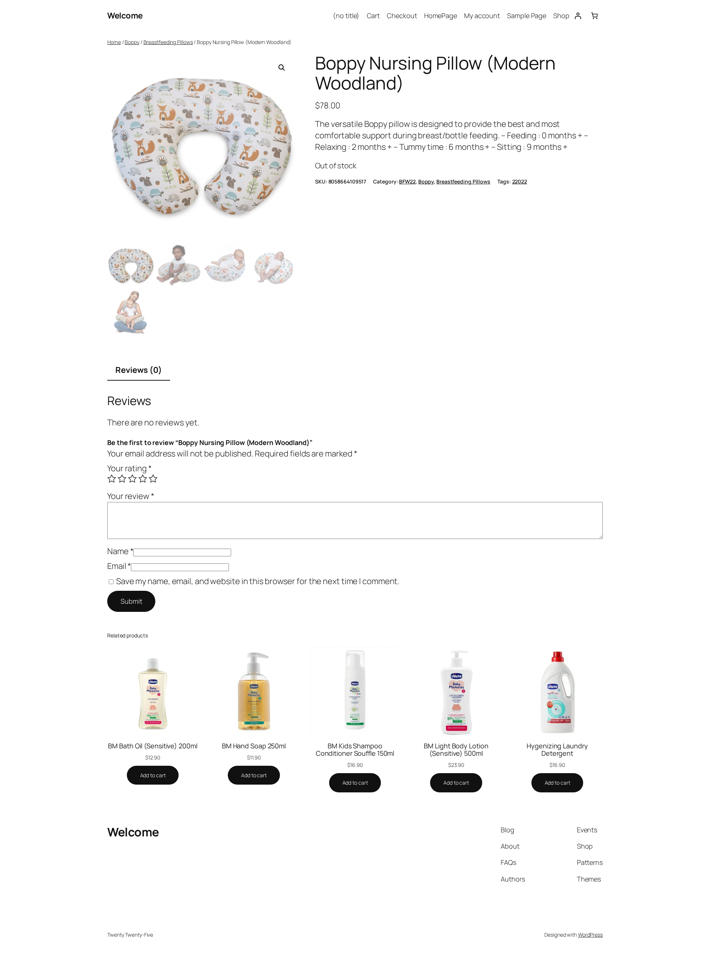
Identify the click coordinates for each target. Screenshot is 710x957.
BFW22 (407, 181)
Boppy (132, 42)
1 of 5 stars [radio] (111, 478)
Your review (130, 496)
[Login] (577, 15)
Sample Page (526, 15)
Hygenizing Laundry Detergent (557, 749)
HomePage (440, 15)
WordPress (590, 934)
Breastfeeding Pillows (168, 42)
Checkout (402, 15)
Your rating (129, 468)
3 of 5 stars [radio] (132, 478)
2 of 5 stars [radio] (122, 478)
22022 (519, 181)
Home (114, 42)
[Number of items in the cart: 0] (594, 15)
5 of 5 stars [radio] (153, 478)
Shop (561, 15)
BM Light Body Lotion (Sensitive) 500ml (456, 749)
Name (120, 551)
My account (482, 15)
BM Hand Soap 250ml (254, 745)
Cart (373, 15)
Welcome (125, 15)
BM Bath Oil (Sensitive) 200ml (152, 745)
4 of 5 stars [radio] (142, 478)
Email (119, 566)
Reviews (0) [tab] (138, 369)
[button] (281, 67)
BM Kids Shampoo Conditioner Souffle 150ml (355, 749)
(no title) (346, 15)
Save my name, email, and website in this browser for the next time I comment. (257, 581)
